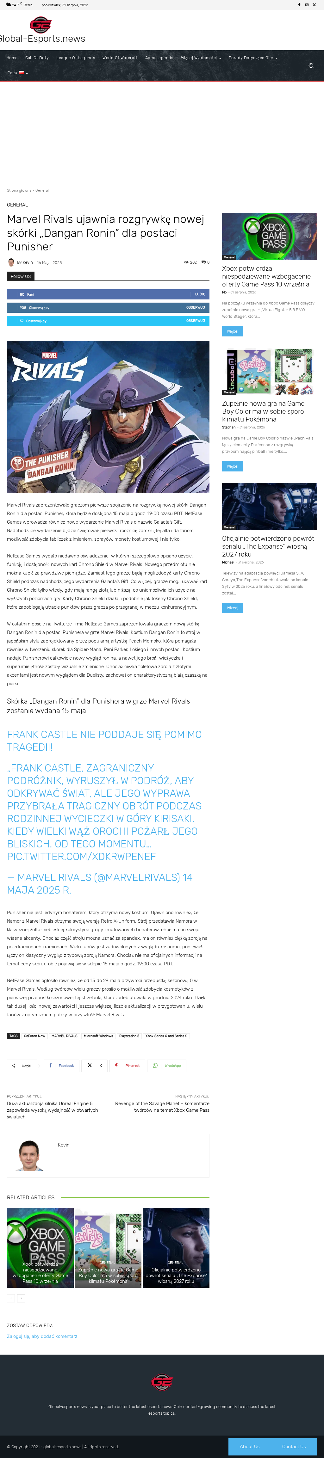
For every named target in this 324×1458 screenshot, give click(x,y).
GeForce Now (34, 1036)
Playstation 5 (129, 1036)
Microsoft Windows (98, 1036)
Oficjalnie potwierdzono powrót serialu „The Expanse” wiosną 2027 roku (176, 1275)
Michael (228, 562)
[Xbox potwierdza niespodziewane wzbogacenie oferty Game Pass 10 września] (40, 1248)
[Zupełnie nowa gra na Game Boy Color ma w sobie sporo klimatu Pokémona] (108, 1248)
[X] (314, 5)
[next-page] (21, 1298)
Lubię (200, 294)
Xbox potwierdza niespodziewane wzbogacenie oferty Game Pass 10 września (40, 1272)
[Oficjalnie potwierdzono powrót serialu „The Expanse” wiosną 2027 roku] (176, 1248)
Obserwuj (195, 307)
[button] (310, 65)
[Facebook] (299, 5)
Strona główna (19, 190)
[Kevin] (12, 262)
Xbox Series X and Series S (166, 1036)
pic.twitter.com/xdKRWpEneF (81, 857)
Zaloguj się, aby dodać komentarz (42, 1336)
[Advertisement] (162, 132)
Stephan (228, 427)
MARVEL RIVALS (65, 1036)
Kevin (28, 262)
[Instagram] (307, 5)
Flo (224, 292)
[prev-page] (11, 1298)
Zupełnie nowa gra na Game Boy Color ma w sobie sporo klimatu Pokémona (108, 1275)
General (42, 190)
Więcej (232, 331)
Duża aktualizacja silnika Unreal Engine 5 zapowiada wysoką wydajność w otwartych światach (52, 1110)
